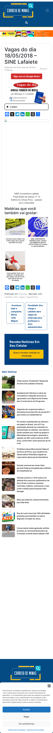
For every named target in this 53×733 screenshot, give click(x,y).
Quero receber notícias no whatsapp (26, 354)
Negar (26, 716)
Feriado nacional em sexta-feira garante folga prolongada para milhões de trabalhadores (34, 468)
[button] (49, 685)
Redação (43, 69)
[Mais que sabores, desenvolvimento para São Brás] (8, 501)
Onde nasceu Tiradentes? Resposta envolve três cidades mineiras (32, 382)
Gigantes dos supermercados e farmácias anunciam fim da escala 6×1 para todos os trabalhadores (33, 412)
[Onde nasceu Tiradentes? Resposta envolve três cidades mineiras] (8, 382)
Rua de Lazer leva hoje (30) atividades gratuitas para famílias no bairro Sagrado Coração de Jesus (33, 516)
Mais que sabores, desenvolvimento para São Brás (33, 501)
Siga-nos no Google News (27, 76)
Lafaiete (8, 297)
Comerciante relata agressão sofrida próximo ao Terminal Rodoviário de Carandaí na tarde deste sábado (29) (33, 531)
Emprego (22, 294)
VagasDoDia (32, 297)
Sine (16, 297)
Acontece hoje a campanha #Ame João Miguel (16, 313)
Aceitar (26, 709)
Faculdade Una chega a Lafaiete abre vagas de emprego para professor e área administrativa (35, 316)
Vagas (22, 297)
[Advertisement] (26, 565)
